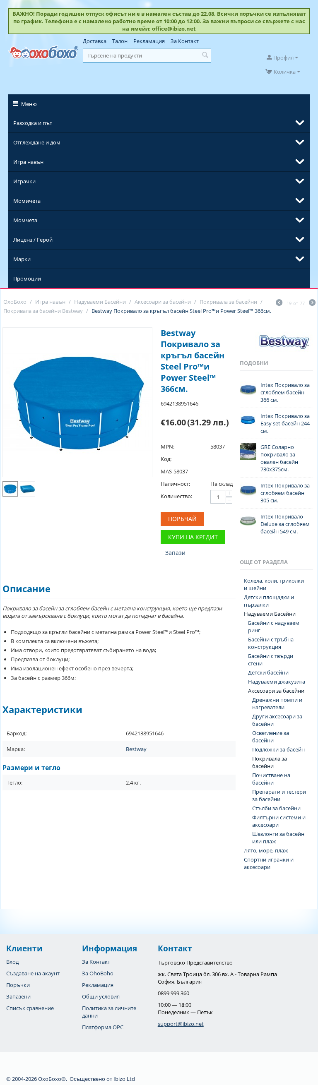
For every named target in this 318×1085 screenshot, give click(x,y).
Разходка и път (32, 123)
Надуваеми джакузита (276, 681)
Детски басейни (268, 672)
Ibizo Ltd (124, 1079)
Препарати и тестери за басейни (279, 795)
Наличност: (175, 483)
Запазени (18, 996)
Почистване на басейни (271, 778)
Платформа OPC (102, 1027)
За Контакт (185, 41)
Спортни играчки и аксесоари (269, 863)
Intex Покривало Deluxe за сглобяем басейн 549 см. (285, 524)
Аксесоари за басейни (276, 690)
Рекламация (149, 41)
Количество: (176, 496)
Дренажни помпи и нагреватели (277, 703)
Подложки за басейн (278, 749)
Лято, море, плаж (266, 850)
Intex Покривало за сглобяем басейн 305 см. (285, 493)
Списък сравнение (30, 1008)
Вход (12, 961)
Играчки (24, 181)
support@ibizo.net (181, 1023)
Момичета (27, 200)
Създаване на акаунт (33, 973)
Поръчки (18, 985)
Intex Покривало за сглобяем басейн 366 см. (285, 392)
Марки (22, 259)
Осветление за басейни (270, 736)
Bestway (136, 749)
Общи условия (101, 996)
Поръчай (182, 519)
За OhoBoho (97, 973)
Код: (166, 459)
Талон (120, 41)
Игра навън (28, 162)
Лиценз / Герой (33, 239)
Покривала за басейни (269, 762)
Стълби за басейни (276, 808)
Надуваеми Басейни (270, 613)
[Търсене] (205, 55)
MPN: (167, 446)
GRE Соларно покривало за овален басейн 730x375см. (279, 458)
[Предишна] (279, 303)
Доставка (94, 41)
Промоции (27, 278)
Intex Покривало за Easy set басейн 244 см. (285, 423)
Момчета (25, 220)
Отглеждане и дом (36, 142)
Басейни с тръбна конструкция (271, 643)
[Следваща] (312, 303)
